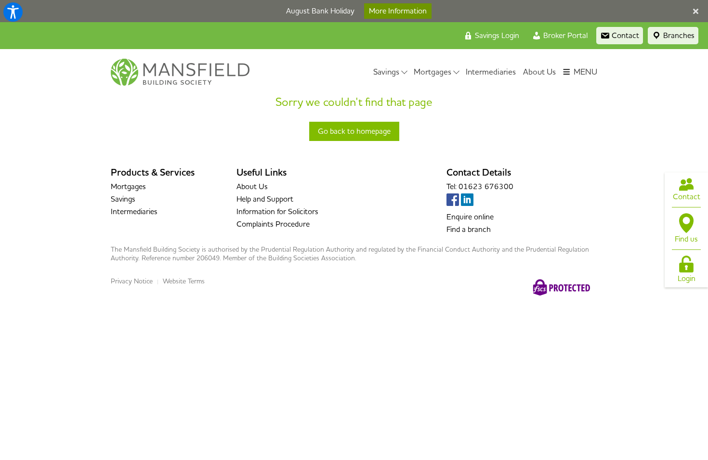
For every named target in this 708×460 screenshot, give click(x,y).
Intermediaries (491, 72)
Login (686, 279)
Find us (686, 239)
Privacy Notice (132, 281)
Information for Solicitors (277, 211)
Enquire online (470, 217)
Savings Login (496, 35)
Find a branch (468, 229)
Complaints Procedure (273, 224)
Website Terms (184, 281)
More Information (398, 11)
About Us (539, 72)
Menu (584, 72)
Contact (686, 197)
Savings (386, 72)
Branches (678, 35)
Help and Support (264, 199)
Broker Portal (564, 35)
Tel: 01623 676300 (479, 186)
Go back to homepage (354, 131)
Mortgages (432, 72)
